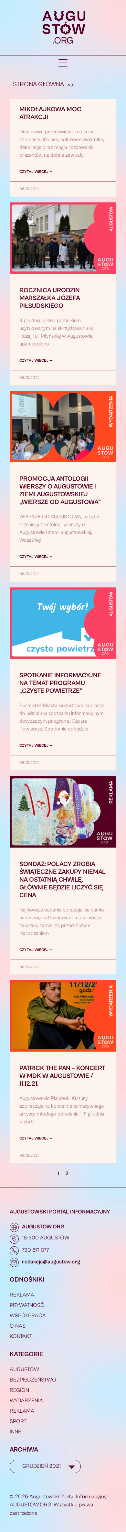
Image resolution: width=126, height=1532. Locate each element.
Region (19, 1390)
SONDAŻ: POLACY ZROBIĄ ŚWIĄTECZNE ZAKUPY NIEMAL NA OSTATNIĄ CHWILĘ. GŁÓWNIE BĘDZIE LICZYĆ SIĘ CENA (62, 880)
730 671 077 (35, 1250)
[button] (63, 62)
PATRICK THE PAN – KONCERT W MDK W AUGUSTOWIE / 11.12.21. (62, 1076)
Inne (15, 1432)
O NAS (18, 1326)
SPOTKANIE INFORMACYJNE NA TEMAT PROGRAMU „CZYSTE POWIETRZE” (60, 683)
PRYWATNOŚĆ (27, 1305)
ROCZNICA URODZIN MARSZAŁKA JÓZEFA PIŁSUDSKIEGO (49, 298)
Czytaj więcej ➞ (36, 172)
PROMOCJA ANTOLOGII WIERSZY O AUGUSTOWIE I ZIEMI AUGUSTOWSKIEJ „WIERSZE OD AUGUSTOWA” (60, 490)
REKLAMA (22, 1295)
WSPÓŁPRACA (28, 1315)
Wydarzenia (26, 1400)
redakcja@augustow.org (51, 1262)
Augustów (24, 1369)
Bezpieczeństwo (33, 1380)
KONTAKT (21, 1336)
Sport (18, 1421)
